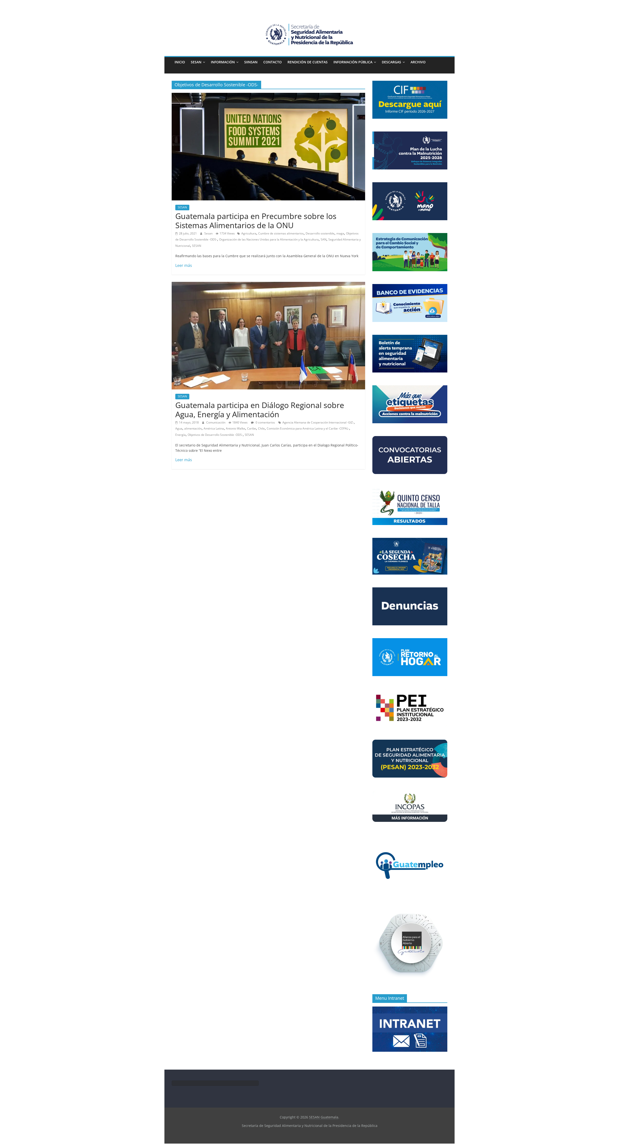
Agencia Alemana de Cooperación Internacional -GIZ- (318, 422)
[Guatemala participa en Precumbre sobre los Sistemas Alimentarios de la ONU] (268, 95)
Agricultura (248, 233)
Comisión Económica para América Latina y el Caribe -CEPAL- (308, 428)
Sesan (208, 233)
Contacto (272, 62)
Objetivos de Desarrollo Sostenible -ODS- (215, 435)
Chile (261, 428)
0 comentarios (265, 422)
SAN (323, 239)
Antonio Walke (235, 428)
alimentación (193, 428)
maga (340, 233)
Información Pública (352, 62)
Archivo (418, 62)
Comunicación (216, 422)
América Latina (214, 428)
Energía (180, 435)
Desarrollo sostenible (320, 233)
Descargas (391, 62)
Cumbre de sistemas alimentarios (281, 233)
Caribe (251, 428)
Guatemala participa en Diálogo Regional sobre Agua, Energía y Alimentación (259, 409)
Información (223, 62)
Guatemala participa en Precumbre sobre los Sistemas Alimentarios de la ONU (255, 220)
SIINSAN (251, 62)
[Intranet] (409, 1009)
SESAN (196, 62)
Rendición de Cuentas (307, 62)
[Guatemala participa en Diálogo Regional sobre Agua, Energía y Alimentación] (268, 284)
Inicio (180, 62)
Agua (178, 428)
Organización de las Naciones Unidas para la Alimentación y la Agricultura (269, 239)
